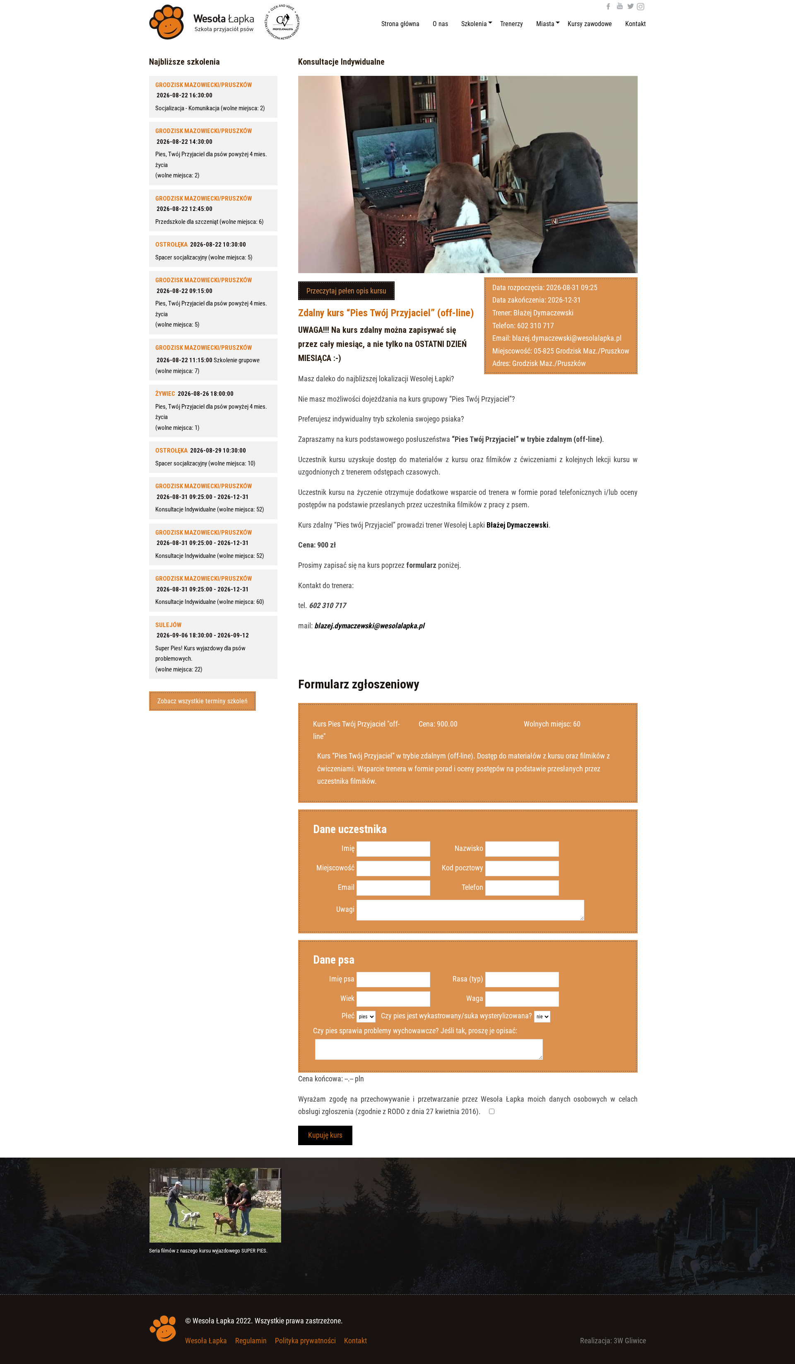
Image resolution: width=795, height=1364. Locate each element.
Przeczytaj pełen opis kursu (346, 290)
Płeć (348, 1015)
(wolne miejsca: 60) (209, 590)
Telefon (472, 887)
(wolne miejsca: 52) (209, 497)
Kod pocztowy (462, 867)
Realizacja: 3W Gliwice (613, 1340)
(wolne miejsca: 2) (210, 96)
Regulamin (251, 1340)
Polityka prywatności (305, 1340)
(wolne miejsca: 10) (205, 457)
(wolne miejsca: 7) (207, 359)
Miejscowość (335, 867)
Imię (348, 848)
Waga (474, 998)
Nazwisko (469, 848)
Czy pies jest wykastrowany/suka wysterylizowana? (456, 1015)
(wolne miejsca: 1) (211, 410)
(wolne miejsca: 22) (202, 647)
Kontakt (355, 1340)
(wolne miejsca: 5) (204, 251)
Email (346, 887)
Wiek (347, 998)
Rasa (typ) (468, 978)
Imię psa (341, 978)
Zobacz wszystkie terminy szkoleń (202, 701)
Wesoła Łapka (206, 1340)
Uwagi (345, 909)
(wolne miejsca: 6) (209, 210)
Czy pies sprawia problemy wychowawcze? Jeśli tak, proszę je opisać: (415, 1030)
